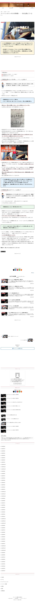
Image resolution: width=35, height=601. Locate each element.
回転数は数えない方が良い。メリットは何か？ (10, 74)
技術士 (18, 377)
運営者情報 (16, 598)
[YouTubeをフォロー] (17, 270)
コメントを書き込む (18, 348)
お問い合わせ (11, 598)
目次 (4, 72)
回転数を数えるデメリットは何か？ (8, 75)
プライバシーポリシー (24, 598)
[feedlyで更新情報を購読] (19, 383)
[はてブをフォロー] (15, 270)
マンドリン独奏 (3, 251)
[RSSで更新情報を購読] (21, 270)
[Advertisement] (17, 18)
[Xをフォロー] (14, 270)
